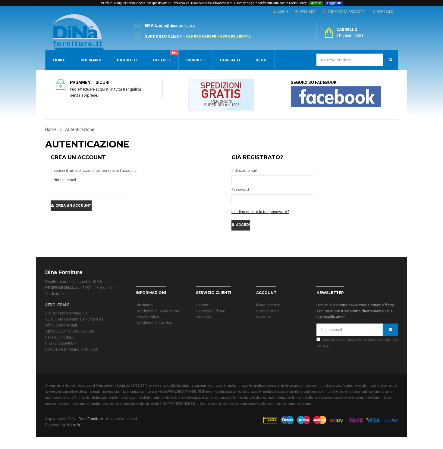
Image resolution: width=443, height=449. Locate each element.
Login (282, 12)
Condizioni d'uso (210, 311)
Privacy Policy (147, 317)
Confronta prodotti (345, 12)
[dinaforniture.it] (79, 32)
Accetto (316, 3)
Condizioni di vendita (154, 323)
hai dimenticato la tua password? (260, 211)
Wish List (307, 12)
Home (51, 129)
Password (240, 189)
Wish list (263, 317)
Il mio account (268, 305)
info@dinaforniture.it (177, 25)
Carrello (384, 12)
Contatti (202, 305)
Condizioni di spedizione (157, 311)
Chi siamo (144, 305)
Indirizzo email (63, 180)
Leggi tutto (334, 3)
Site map (203, 317)
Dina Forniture (91, 418)
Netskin (73, 425)
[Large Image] (330, 419)
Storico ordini (268, 311)
